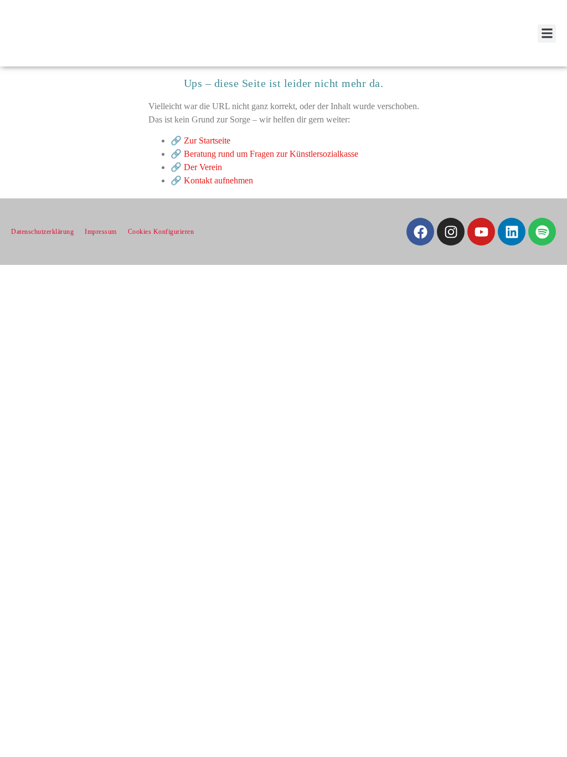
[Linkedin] (511, 231)
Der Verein (203, 167)
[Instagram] (451, 231)
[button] (547, 33)
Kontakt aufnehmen (218, 180)
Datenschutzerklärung (42, 232)
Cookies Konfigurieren (161, 232)
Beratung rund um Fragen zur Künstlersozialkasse (271, 153)
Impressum (101, 232)
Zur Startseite (207, 140)
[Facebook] (420, 231)
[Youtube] (481, 231)
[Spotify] (542, 231)
